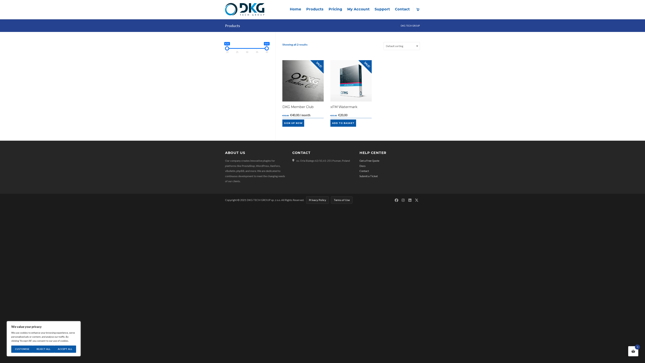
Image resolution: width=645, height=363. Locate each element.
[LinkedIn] (409, 200)
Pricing (335, 9)
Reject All (44, 349)
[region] (44, 338)
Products (315, 9)
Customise (22, 349)
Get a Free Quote (369, 160)
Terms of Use (342, 199)
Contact (402, 9)
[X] (416, 200)
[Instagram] (403, 200)
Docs (362, 165)
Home (295, 9)
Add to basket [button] (343, 123)
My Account (358, 9)
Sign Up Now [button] (293, 123)
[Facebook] (396, 200)
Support (382, 9)
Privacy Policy (317, 199)
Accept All (65, 349)
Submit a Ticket (368, 176)
